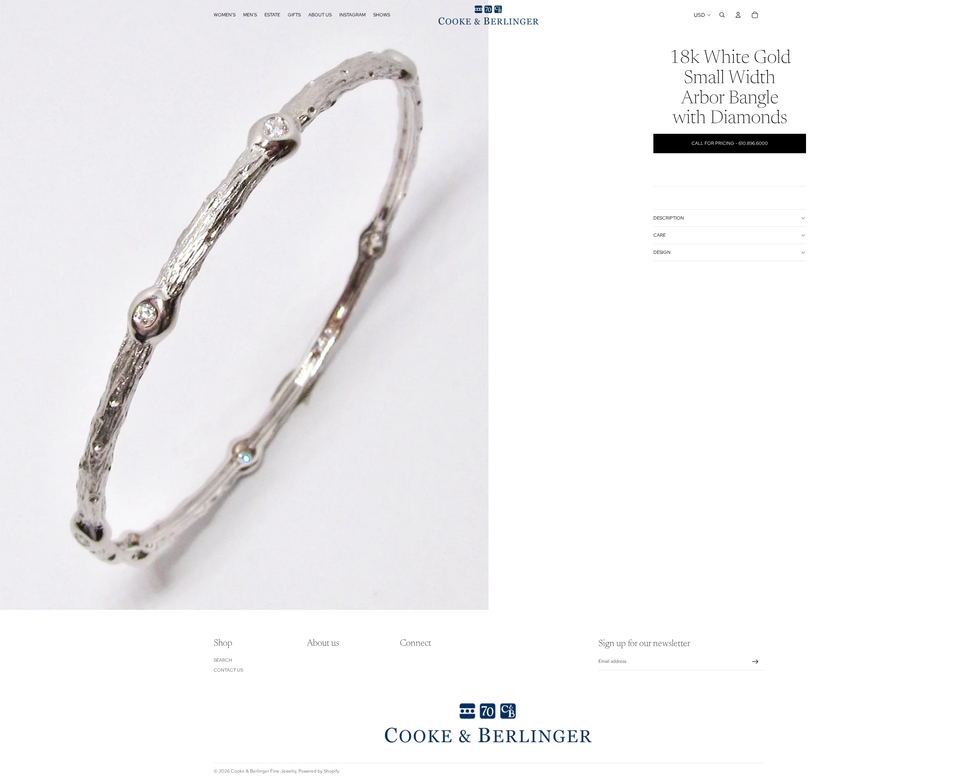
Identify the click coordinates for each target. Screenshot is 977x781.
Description (668, 218)
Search (223, 660)
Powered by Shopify (318, 771)
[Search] (722, 14)
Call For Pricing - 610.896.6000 (730, 143)
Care (659, 235)
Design (662, 252)
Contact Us (228, 670)
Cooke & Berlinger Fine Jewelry (263, 771)
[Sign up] (755, 662)
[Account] (738, 14)
